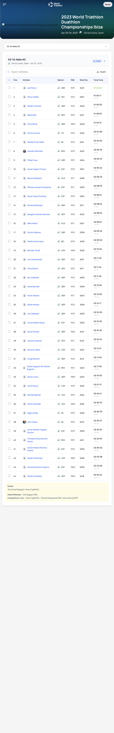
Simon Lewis (32, 376)
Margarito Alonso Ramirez (38, 214)
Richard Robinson (35, 205)
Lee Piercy (32, 88)
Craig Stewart (33, 358)
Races (108, 4)
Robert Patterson (35, 458)
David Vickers (33, 331)
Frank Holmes (33, 295)
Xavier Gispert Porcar (36, 169)
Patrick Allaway (34, 232)
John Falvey (32, 422)
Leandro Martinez (35, 151)
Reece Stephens (34, 178)
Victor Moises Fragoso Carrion (37, 431)
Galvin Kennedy (34, 404)
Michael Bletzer (34, 395)
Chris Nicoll (32, 124)
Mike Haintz (32, 223)
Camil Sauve (32, 385)
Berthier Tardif (33, 250)
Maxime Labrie (33, 349)
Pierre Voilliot (33, 97)
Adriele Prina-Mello (35, 142)
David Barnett (33, 286)
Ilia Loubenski (33, 277)
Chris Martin (32, 268)
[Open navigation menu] (4, 4)
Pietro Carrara (33, 133)
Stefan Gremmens (35, 241)
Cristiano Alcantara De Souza (37, 440)
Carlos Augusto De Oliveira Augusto (38, 367)
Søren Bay (31, 115)
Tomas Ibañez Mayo (36, 322)
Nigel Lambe (32, 413)
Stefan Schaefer (34, 476)
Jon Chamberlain (34, 259)
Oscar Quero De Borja (36, 196)
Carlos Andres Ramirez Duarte (37, 449)
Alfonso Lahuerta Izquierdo (39, 187)
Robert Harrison (34, 106)
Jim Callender (33, 313)
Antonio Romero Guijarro (38, 467)
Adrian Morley (33, 304)
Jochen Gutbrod (34, 340)
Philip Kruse (32, 160)
